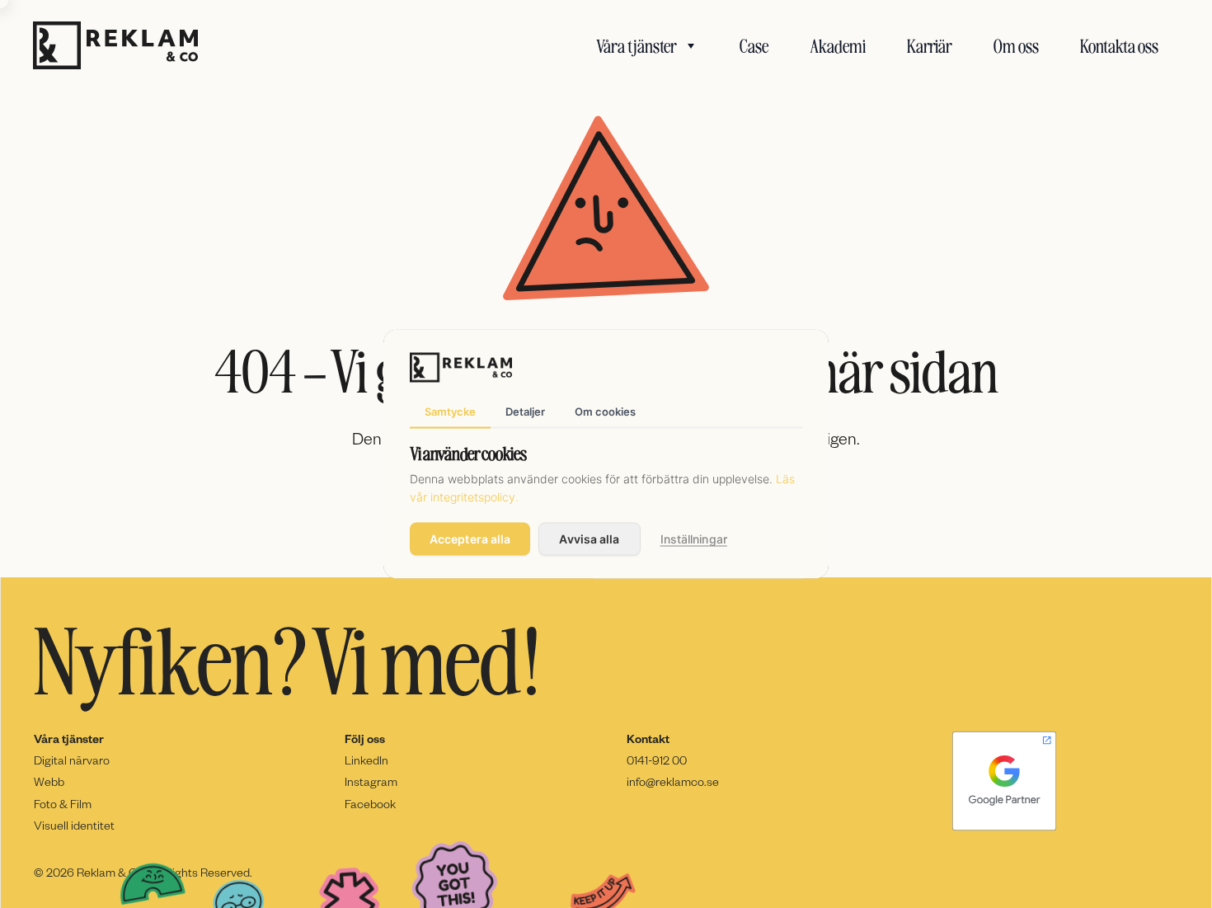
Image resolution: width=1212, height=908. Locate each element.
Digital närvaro (72, 760)
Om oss (1016, 45)
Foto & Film (63, 804)
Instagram (371, 781)
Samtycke (450, 410)
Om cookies (605, 410)
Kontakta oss (1119, 45)
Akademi (838, 45)
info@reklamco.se (673, 781)
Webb (49, 781)
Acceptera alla (470, 539)
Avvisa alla (589, 539)
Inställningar (693, 539)
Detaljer (525, 410)
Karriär (929, 45)
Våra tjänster (636, 45)
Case (754, 45)
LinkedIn (366, 760)
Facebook (370, 804)
